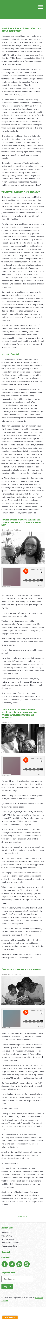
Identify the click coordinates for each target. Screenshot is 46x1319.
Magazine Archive (9, 1245)
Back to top (23, 1216)
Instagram (27, 1264)
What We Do (6, 1232)
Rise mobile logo (14, 9)
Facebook (4, 1264)
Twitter (12, 1264)
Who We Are (6, 1236)
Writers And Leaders (10, 1242)
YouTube (19, 1264)
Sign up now (8, 1273)
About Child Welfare (10, 1239)
